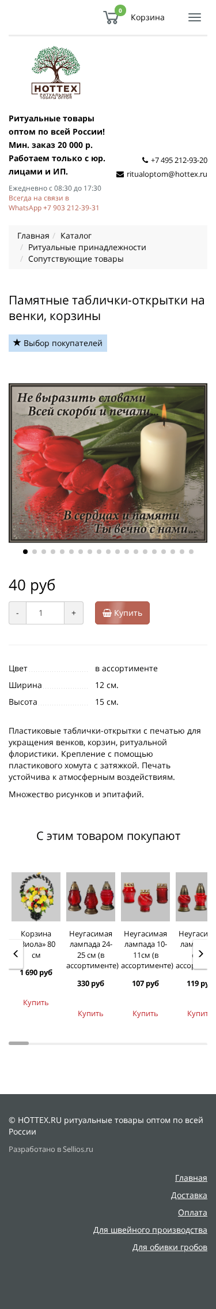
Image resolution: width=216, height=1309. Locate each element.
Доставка (189, 1194)
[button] (25, 551)
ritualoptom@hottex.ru (167, 174)
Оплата (192, 1212)
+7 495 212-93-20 (179, 160)
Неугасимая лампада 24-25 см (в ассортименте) (92, 949)
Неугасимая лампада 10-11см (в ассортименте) (147, 949)
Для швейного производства (150, 1229)
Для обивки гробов (169, 1246)
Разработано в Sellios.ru (51, 1149)
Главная (191, 1177)
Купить (127, 612)
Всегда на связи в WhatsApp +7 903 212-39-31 (54, 202)
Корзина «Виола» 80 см (36, 944)
